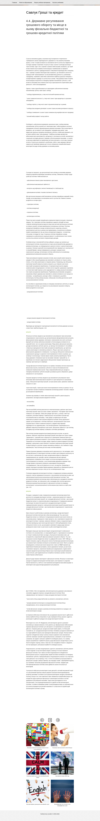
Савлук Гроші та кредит (44, 12)
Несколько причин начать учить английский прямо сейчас (38, 776)
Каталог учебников (57, 2)
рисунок (28, 332)
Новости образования (25, 2)
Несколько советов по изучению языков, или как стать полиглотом (37, 748)
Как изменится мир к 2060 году (62, 776)
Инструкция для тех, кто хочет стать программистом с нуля (62, 805)
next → (58, 720)
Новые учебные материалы (42, 2)
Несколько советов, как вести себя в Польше (62, 747)
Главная (14, 2)
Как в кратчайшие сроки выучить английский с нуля (37, 804)
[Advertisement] (12, 29)
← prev (42, 720)
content (50, 720)
